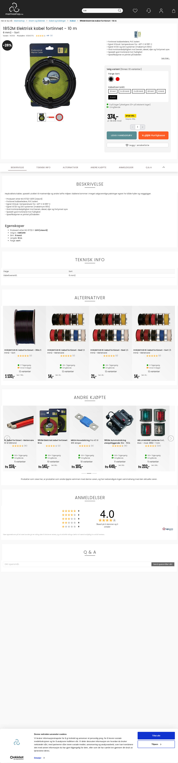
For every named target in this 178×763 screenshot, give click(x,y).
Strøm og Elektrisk (37, 21)
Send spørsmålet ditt (162, 564)
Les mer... (165, 58)
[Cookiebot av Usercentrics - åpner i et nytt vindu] (16, 758)
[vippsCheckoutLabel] (153, 135)
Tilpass (155, 744)
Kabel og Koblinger (57, 21)
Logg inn (161, 14)
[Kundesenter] (148, 10)
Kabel (73, 21)
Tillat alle (156, 735)
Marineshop (19, 21)
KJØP (122, 135)
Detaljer (37, 758)
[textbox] (77, 564)
